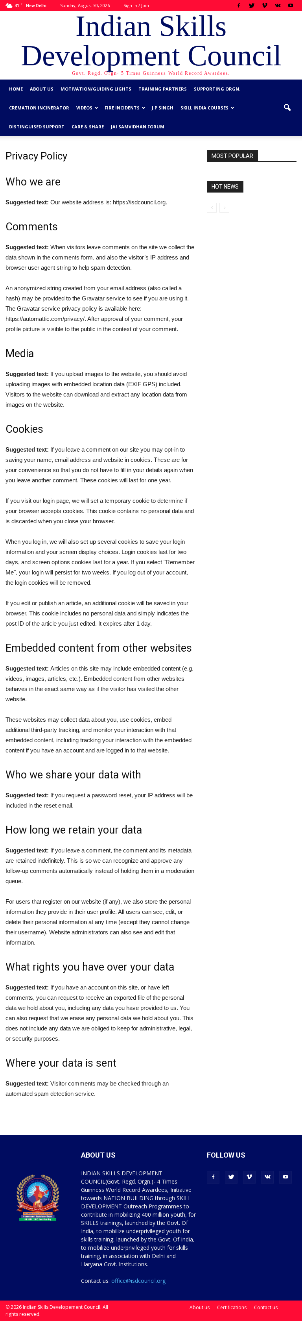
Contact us (266, 1307)
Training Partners (162, 89)
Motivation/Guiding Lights (96, 89)
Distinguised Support (36, 127)
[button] (287, 107)
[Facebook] (239, 5)
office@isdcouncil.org (138, 1280)
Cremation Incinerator (39, 108)
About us (41, 89)
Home (16, 89)
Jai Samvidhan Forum (137, 127)
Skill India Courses (204, 108)
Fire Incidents (122, 108)
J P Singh (162, 108)
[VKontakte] (278, 5)
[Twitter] (252, 5)
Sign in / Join (136, 5)
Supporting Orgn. (217, 89)
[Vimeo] (265, 5)
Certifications (232, 1307)
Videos (84, 108)
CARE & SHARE (88, 127)
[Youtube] (290, 5)
